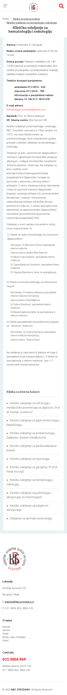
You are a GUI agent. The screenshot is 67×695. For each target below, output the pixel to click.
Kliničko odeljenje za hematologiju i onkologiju (32, 22)
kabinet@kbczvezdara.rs (19, 601)
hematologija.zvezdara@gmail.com (26, 109)
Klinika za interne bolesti (26, 19)
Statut (5, 640)
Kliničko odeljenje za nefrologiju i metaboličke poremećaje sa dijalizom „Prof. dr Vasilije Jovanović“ (33, 408)
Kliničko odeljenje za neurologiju (29, 458)
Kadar (5, 633)
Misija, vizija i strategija (13, 637)
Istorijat (6, 626)
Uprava (6, 630)
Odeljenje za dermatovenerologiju (30, 518)
